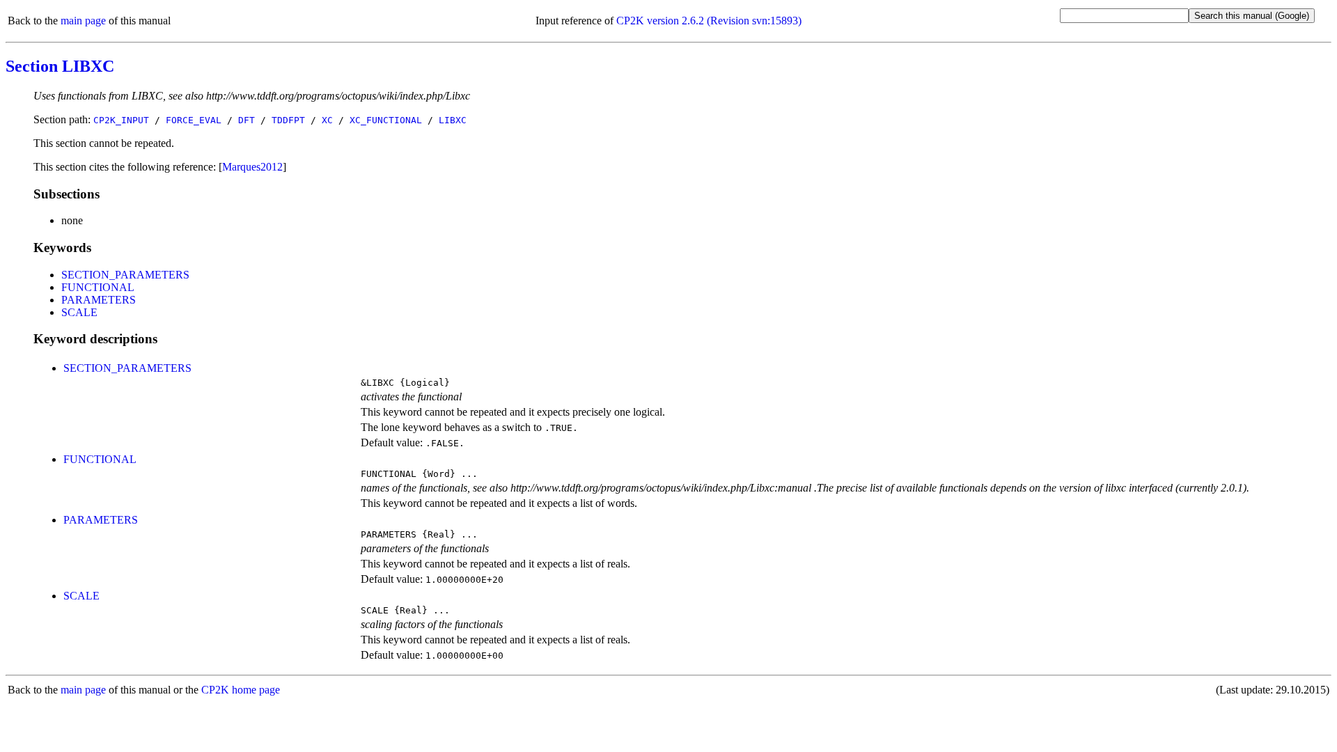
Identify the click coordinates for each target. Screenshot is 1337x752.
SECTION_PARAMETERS (125, 275)
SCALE (79, 312)
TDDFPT (288, 120)
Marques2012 (252, 167)
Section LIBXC (60, 66)
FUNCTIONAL (97, 287)
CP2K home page (240, 690)
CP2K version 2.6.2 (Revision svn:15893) (709, 20)
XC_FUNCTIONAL (386, 120)
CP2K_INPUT (121, 120)
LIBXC (453, 120)
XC (327, 120)
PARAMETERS (98, 300)
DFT (246, 120)
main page (83, 20)
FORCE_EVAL (193, 120)
